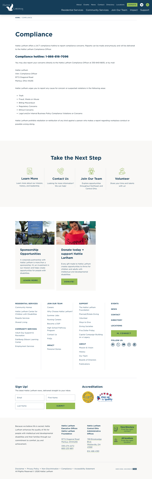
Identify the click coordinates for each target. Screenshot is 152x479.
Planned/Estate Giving (89, 314)
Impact (134, 10)
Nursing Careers (54, 320)
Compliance (27, 17)
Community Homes (23, 307)
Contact (101, 5)
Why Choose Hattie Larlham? (60, 311)
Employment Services (24, 346)
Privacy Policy (33, 469)
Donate (132, 5)
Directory (110, 5)
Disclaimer (19, 469)
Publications (84, 364)
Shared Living (21, 322)
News (93, 5)
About (79, 5)
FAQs (49, 339)
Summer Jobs (53, 315)
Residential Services (72, 10)
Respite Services (22, 318)
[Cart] (142, 5)
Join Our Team (119, 10)
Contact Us (52, 335)
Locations (120, 5)
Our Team (83, 356)
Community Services (97, 10)
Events (86, 5)
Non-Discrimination (50, 469)
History (82, 352)
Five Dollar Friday (87, 330)
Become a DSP (53, 324)
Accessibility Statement (84, 469)
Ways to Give (85, 322)
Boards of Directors (87, 360)
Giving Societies (86, 326)
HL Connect (124, 333)
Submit (61, 406)
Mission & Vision (86, 348)
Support (144, 10)
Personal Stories (54, 349)
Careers (50, 307)
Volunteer (83, 318)
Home (17, 17)
